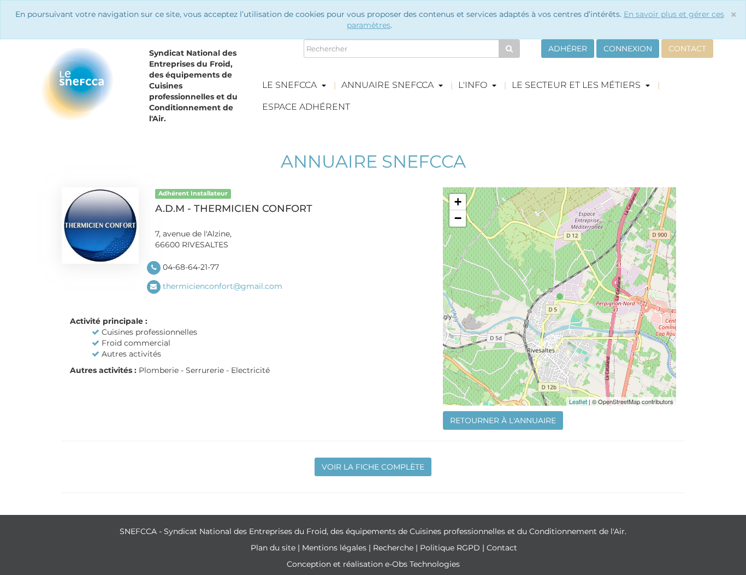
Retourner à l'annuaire (503, 420)
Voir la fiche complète (373, 467)
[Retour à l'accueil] (87, 88)
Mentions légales (335, 548)
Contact (687, 49)
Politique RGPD (451, 548)
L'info (473, 85)
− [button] (457, 218)
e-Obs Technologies (422, 564)
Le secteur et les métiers (577, 85)
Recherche (394, 548)
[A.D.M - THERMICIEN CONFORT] (559, 296)
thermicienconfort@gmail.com (222, 286)
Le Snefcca (290, 85)
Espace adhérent (306, 107)
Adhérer (567, 49)
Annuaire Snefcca (388, 85)
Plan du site (274, 548)
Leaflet (578, 401)
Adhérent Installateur (193, 193)
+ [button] (457, 202)
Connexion (627, 49)
